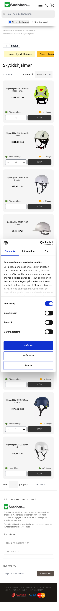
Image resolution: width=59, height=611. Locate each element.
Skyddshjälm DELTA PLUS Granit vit (17, 178)
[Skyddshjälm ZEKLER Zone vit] (42, 451)
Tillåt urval (28, 355)
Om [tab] (46, 251)
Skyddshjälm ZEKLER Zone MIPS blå (17, 401)
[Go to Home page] (17, 4)
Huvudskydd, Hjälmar (11, 33)
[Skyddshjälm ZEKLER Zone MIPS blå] (42, 406)
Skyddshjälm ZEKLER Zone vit (17, 445)
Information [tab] (28, 251)
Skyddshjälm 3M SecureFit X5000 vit (17, 134)
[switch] (49, 313)
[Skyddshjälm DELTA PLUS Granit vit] (42, 184)
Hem (5, 30)
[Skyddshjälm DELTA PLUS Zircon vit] (42, 228)
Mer (10, 30)
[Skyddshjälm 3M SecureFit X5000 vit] (42, 139)
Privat (40, 22)
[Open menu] (40, 5)
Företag (20, 22)
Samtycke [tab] (10, 251)
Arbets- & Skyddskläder (24, 30)
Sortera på (28, 74)
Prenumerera (45, 573)
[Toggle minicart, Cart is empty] (52, 5)
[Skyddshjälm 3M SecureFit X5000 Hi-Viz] (42, 95)
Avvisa (28, 365)
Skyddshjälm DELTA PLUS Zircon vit (17, 223)
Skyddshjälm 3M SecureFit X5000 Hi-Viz (17, 89)
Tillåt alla (28, 345)
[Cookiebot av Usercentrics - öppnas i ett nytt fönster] (40, 243)
